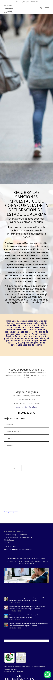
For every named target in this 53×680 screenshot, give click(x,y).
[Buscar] (39, 9)
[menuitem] (39, 9)
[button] (47, 674)
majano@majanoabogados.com (21, 549)
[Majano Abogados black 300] (22, 9)
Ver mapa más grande (11, 512)
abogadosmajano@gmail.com (26, 407)
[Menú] (45, 9)
